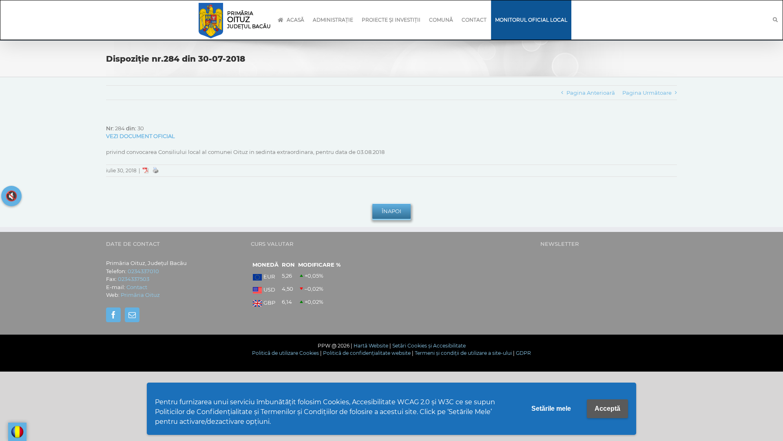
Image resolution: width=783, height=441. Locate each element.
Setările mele (551, 408)
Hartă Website (371, 346)
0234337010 (143, 271)
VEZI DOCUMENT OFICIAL (140, 136)
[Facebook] (113, 314)
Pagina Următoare (647, 92)
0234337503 (133, 279)
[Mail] (132, 314)
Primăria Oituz (140, 295)
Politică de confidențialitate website (367, 353)
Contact (136, 287)
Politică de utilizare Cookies (285, 353)
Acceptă (607, 408)
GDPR (523, 353)
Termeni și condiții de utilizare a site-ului (463, 353)
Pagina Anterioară (590, 92)
